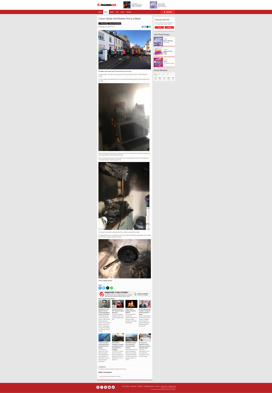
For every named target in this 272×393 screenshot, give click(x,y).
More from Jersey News (115, 23)
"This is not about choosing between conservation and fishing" (103, 345)
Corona (165, 54)
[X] (105, 387)
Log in (101, 376)
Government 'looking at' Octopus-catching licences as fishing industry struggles (118, 346)
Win (117, 12)
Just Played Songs (161, 34)
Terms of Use (172, 386)
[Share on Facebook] (143, 27)
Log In (159, 27)
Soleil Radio (125, 386)
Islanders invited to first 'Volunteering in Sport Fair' (118, 310)
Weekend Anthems (136, 5)
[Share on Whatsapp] (150, 27)
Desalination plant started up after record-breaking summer (130, 345)
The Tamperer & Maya (169, 63)
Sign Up (169, 27)
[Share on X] (147, 27)
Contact (128, 12)
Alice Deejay (161, 5)
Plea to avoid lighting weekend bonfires (130, 310)
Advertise (140, 386)
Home (100, 12)
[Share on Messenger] (145, 27)
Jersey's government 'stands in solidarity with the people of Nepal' (145, 311)
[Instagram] (101, 387)
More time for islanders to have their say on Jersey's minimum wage (144, 345)
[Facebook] (97, 387)
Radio (112, 12)
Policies (157, 386)
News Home (103, 23)
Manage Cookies (149, 386)
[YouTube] (109, 387)
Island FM (133, 386)
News (106, 12)
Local (122, 12)
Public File (164, 386)
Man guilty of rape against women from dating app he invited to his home (104, 311)
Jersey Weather (161, 70)
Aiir (174, 389)
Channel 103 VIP (162, 19)
